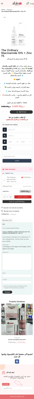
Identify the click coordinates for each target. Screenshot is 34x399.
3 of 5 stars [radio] (22, 247)
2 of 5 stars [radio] (14, 247)
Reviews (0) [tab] (7, 220)
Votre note (5, 244)
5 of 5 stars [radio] (10, 249)
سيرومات (9, 9)
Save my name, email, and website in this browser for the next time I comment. (15, 287)
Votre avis (5, 252)
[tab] (7, 220)
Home (3, 9)
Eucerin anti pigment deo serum (17, 339)
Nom (4, 273)
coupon (17, 160)
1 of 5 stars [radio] (6, 247)
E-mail (4, 279)
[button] (2, 3)
